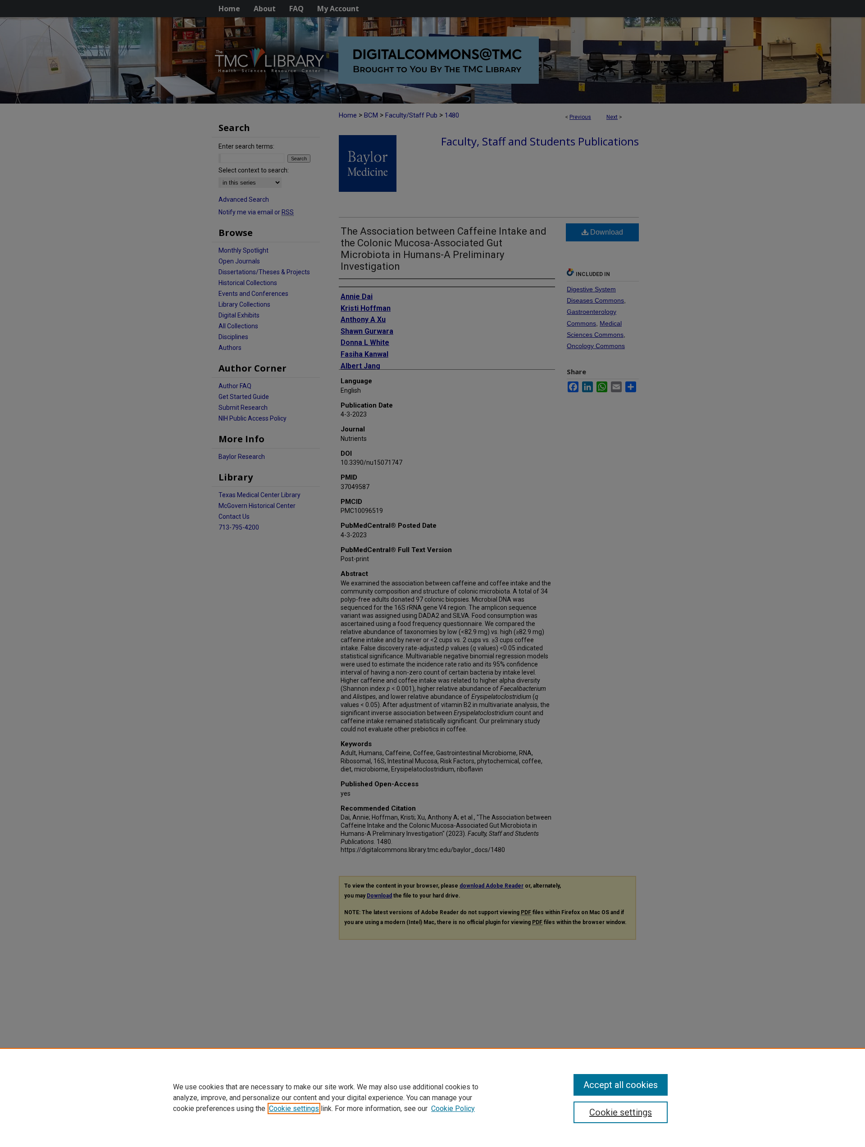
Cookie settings (294, 1108)
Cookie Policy (453, 1108)
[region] (432, 1097)
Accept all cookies (620, 1084)
